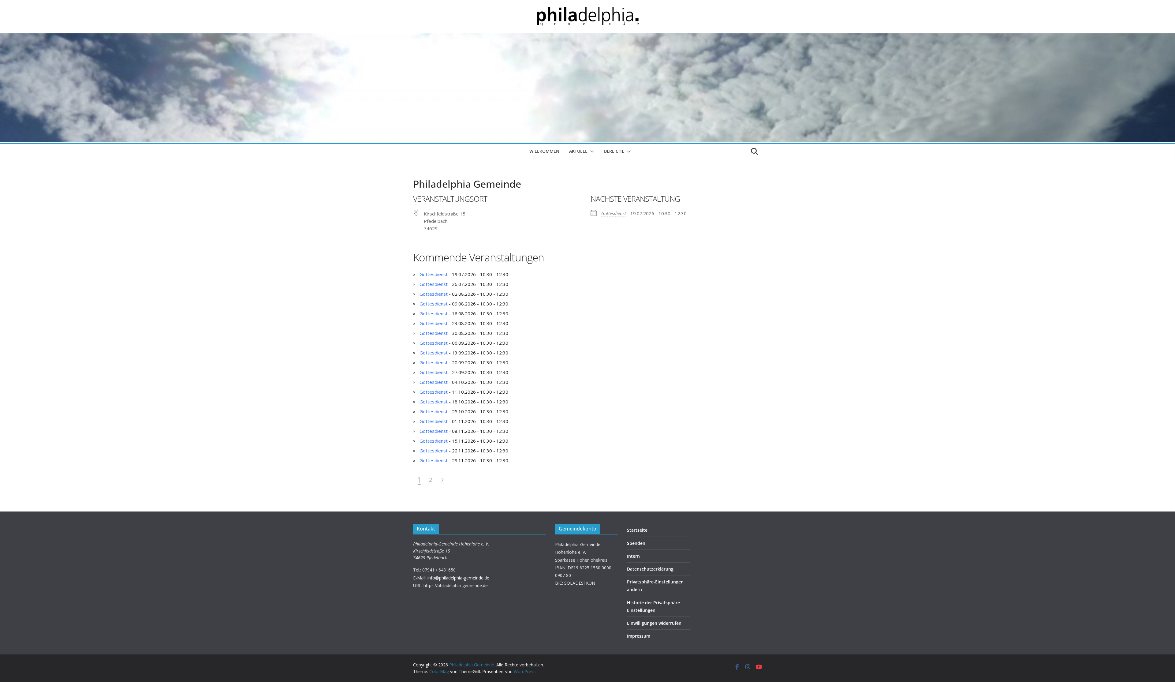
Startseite (637, 530)
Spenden (636, 543)
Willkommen (544, 151)
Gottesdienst (613, 213)
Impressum (638, 636)
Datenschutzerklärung (650, 569)
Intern (633, 556)
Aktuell (578, 151)
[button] (591, 151)
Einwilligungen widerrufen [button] (654, 623)
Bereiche (614, 151)
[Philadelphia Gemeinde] (587, 37)
